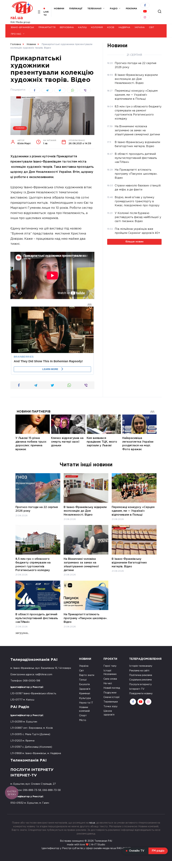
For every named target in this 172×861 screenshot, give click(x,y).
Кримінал (84, 693)
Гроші (83, 680)
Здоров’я (84, 689)
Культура (85, 698)
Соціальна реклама (140, 680)
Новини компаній (84, 709)
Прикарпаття (46, 27)
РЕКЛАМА (131, 9)
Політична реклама (140, 675)
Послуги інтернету (140, 684)
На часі (107, 683)
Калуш (82, 27)
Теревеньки (110, 702)
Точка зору (110, 706)
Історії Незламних (110, 672)
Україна (140, 27)
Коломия (97, 27)
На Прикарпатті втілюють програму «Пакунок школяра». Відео (85, 618)
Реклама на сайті (139, 671)
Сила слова (110, 679)
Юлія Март (24, 142)
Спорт (83, 715)
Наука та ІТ (86, 703)
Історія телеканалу (140, 666)
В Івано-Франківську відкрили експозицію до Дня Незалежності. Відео (85, 511)
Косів (110, 27)
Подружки (109, 693)
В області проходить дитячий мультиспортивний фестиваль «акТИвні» (36, 618)
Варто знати (86, 675)
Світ (151, 27)
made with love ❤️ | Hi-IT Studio (86, 845)
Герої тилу (110, 666)
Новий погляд (111, 688)
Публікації (75, 9)
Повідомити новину (141, 693)
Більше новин (134, 242)
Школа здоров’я (108, 713)
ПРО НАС (16, 34)
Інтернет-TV (136, 689)
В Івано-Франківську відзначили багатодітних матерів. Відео (129, 563)
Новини (59, 9)
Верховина (67, 27)
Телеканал (94, 9)
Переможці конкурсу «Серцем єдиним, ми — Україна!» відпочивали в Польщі (133, 511)
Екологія (84, 684)
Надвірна (124, 27)
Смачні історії (111, 697)
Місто (82, 720)
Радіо (114, 9)
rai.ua (16, 18)
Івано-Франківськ (22, 27)
